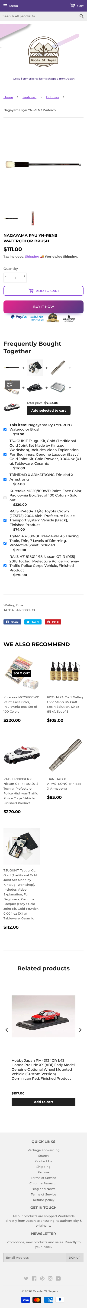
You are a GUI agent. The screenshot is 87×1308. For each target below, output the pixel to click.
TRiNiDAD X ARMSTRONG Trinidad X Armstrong (41, 477)
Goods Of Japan (45, 1291)
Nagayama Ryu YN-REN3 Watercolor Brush (41, 427)
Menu (13, 6)
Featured (29, 97)
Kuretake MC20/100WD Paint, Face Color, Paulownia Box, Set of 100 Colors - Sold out (46, 495)
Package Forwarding (44, 1150)
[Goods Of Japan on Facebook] (34, 1279)
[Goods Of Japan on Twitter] (26, 1279)
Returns (44, 1172)
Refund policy (43, 1200)
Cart (80, 6)
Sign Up (75, 1257)
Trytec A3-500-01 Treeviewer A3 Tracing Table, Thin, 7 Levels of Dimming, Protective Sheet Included (44, 540)
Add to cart (43, 1102)
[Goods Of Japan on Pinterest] (42, 1279)
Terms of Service (43, 1178)
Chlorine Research (43, 1183)
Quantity (10, 269)
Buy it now (43, 307)
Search (43, 1155)
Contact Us (43, 1161)
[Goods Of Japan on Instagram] (50, 1279)
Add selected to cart (48, 410)
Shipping (32, 256)
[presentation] (6, 1030)
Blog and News (43, 1189)
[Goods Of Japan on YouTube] (58, 1279)
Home (8, 97)
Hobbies (52, 97)
